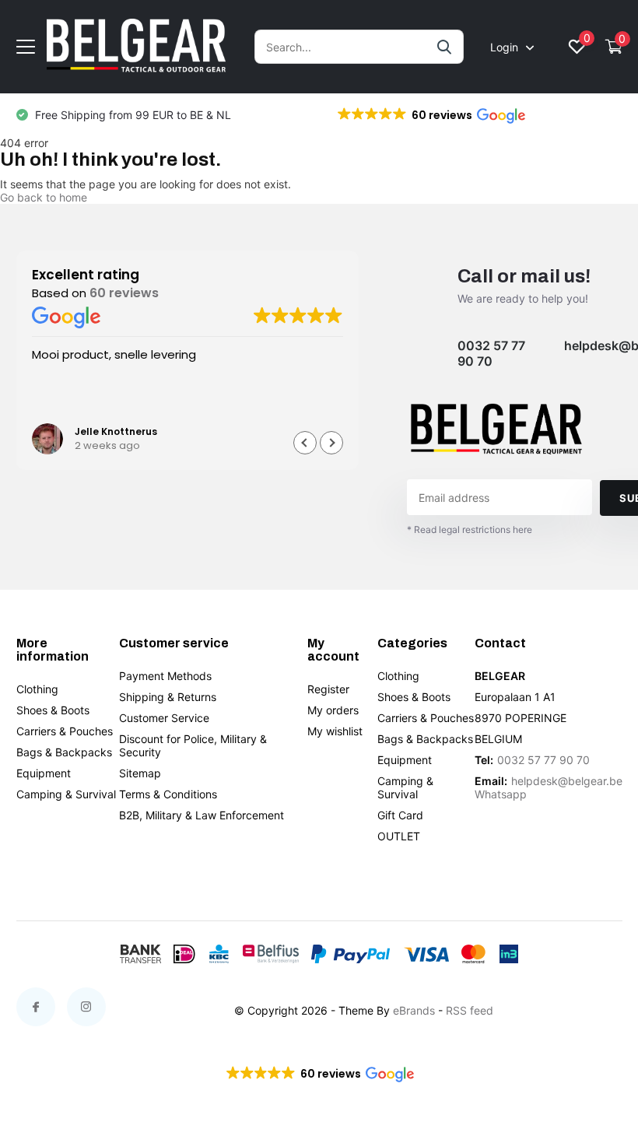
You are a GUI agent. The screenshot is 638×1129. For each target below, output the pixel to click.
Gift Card (400, 815)
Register (328, 689)
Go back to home (43, 197)
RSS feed (469, 1010)
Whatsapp (501, 794)
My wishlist (335, 731)
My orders (333, 710)
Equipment (43, 773)
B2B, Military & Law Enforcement (201, 815)
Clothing (37, 689)
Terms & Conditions (168, 794)
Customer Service (164, 717)
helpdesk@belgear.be (566, 780)
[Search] (444, 46)
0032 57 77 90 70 (491, 353)
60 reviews (124, 293)
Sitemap (140, 773)
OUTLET (398, 836)
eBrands (414, 1010)
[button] (430, 115)
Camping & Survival (66, 794)
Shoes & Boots (52, 710)
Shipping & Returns (167, 696)
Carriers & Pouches (64, 731)
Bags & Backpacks (64, 752)
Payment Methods (165, 675)
